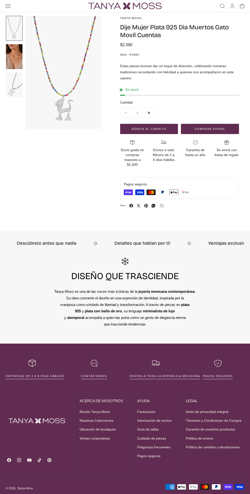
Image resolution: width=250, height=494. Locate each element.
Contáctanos (94, 376)
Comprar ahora (210, 128)
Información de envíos (154, 421)
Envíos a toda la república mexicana (165, 376)
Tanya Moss (25, 488)
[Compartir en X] (138, 205)
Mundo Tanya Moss (95, 412)
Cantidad (126, 102)
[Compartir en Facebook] (131, 205)
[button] (8, 6)
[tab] (14, 28)
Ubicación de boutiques (98, 429)
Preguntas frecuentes (153, 447)
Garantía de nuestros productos (210, 429)
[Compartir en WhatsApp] (153, 205)
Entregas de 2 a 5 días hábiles (35, 376)
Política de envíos (199, 438)
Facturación (146, 412)
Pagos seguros (218, 376)
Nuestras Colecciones (96, 421)
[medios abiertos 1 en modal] (92, 24)
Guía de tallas (148, 429)
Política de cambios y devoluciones (213, 447)
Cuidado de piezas (151, 438)
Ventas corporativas (95, 438)
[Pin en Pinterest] (146, 205)
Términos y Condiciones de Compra (213, 421)
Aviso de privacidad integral (207, 412)
